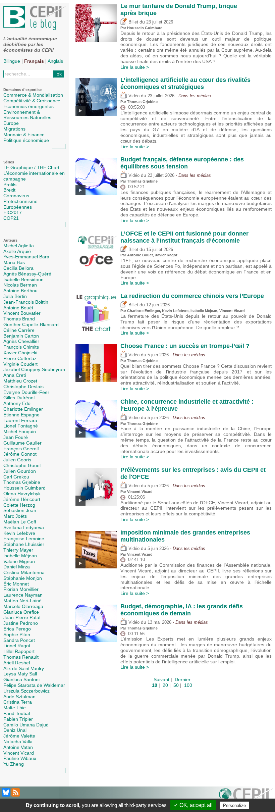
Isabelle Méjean (20, 555)
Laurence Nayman (23, 595)
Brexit (9, 190)
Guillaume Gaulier (22, 443)
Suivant (161, 679)
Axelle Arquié (17, 251)
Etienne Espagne (21, 414)
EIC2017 (12, 212)
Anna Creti (14, 375)
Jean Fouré (15, 437)
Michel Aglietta (18, 245)
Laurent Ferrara (20, 420)
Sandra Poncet (19, 640)
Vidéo (133, 96)
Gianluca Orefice (21, 612)
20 (165, 685)
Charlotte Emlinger (23, 409)
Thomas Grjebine (21, 482)
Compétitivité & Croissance (31, 100)
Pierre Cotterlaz (20, 358)
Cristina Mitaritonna (24, 572)
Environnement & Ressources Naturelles (27, 114)
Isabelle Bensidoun (23, 279)
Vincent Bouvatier (22, 313)
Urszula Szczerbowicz (26, 691)
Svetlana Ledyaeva (23, 527)
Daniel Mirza (16, 566)
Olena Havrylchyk (22, 493)
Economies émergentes (28, 106)
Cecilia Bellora (18, 268)
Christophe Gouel (22, 465)
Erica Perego (17, 628)
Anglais (55, 61)
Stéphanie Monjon (22, 578)
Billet (132, 22)
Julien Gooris (17, 459)
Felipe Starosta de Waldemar (34, 685)
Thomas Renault (21, 657)
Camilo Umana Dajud (26, 724)
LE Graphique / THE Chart (31, 167)
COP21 (11, 218)
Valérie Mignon (19, 561)
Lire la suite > (134, 67)
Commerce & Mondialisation (33, 95)
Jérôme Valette (19, 736)
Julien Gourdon (19, 471)
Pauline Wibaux (19, 758)
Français (34, 61)
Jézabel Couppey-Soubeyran (34, 369)
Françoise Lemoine (23, 538)
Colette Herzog (19, 505)
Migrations (14, 129)
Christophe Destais (23, 386)
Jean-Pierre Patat (22, 617)
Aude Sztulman (19, 696)
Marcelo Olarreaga (23, 606)
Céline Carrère (19, 330)
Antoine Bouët (18, 307)
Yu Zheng (13, 764)
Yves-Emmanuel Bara (26, 256)
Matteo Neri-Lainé (22, 600)
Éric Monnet (16, 584)
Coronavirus (16, 195)
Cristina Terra (17, 702)
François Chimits (21, 347)
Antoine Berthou (20, 290)
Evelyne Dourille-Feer (26, 392)
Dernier (182, 679)
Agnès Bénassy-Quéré (27, 273)
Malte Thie (14, 707)
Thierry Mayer (18, 550)
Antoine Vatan (18, 747)
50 (176, 685)
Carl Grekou (16, 476)
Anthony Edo (17, 403)
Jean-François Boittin (25, 302)
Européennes (17, 207)
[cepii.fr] (246, 797)
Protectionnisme (20, 201)
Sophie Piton (16, 634)
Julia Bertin (15, 296)
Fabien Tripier (18, 719)
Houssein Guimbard (24, 488)
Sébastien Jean (19, 510)
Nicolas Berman (20, 285)
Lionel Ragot (16, 645)
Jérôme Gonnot (20, 454)
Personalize (234, 805)
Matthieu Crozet (20, 381)
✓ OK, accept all (193, 805)
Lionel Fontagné (20, 425)
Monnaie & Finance (24, 134)
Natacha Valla (18, 741)
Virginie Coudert (20, 364)
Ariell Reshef (16, 662)
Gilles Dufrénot (19, 397)
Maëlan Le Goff (19, 521)
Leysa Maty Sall (20, 673)
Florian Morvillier (21, 589)
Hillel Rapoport (19, 651)
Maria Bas (14, 262)
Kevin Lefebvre (19, 533)
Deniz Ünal (14, 730)
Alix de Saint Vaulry (23, 668)
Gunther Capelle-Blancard (31, 324)
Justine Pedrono (20, 623)
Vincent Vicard (18, 753)
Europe (11, 123)
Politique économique (26, 140)
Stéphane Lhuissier (23, 544)
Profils (9, 184)
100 (188, 685)
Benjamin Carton (21, 336)
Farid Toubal (16, 713)
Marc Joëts (15, 516)
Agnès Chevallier (21, 341)
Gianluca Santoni (21, 679)
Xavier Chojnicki (20, 352)
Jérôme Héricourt (21, 499)
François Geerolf (21, 448)
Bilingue (11, 61)
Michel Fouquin (19, 431)
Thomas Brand (19, 318)
